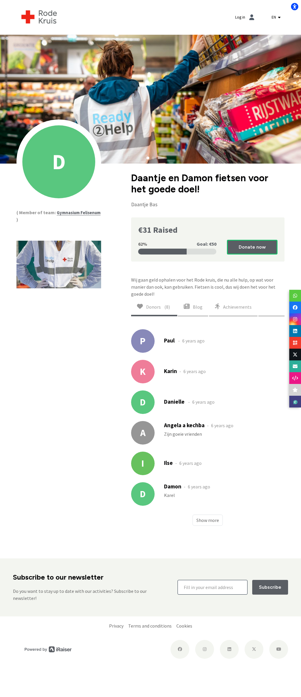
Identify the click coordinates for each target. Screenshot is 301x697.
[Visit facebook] (179, 649)
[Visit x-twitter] (254, 649)
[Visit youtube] (278, 649)
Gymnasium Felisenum (79, 212)
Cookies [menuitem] (184, 626)
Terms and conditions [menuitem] (150, 626)
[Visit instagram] (204, 649)
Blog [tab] (197, 307)
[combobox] (276, 17)
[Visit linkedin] (229, 649)
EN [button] (274, 17)
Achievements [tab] (237, 307)
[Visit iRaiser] (48, 649)
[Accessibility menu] (294, 6)
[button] (147, 158)
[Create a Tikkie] (295, 401)
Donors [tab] (157, 307)
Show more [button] (207, 520)
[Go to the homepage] (39, 17)
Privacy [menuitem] (116, 626)
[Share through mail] (295, 366)
